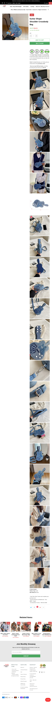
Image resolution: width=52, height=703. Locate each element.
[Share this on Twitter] (31, 607)
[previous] (3, 27)
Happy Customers (42, 9)
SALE (11, 6)
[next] (27, 27)
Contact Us (35, 9)
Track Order (29, 9)
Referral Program (24, 681)
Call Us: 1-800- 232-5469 (14, 3)
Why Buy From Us (45, 6)
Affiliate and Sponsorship (19, 9)
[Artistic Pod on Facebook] (2, 3)
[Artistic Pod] (4, 6)
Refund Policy (23, 676)
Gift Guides (26, 6)
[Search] (48, 9)
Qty (30, 33)
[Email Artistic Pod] (6, 3)
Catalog (32, 6)
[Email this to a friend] (43, 607)
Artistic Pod (7, 694)
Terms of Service (24, 674)
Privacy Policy (23, 678)
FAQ (12, 9)
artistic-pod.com (34, 688)
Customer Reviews (24, 669)
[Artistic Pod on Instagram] (4, 3)
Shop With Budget (17, 6)
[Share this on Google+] (40, 607)
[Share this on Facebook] (34, 607)
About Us (38, 6)
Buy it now (39, 43)
